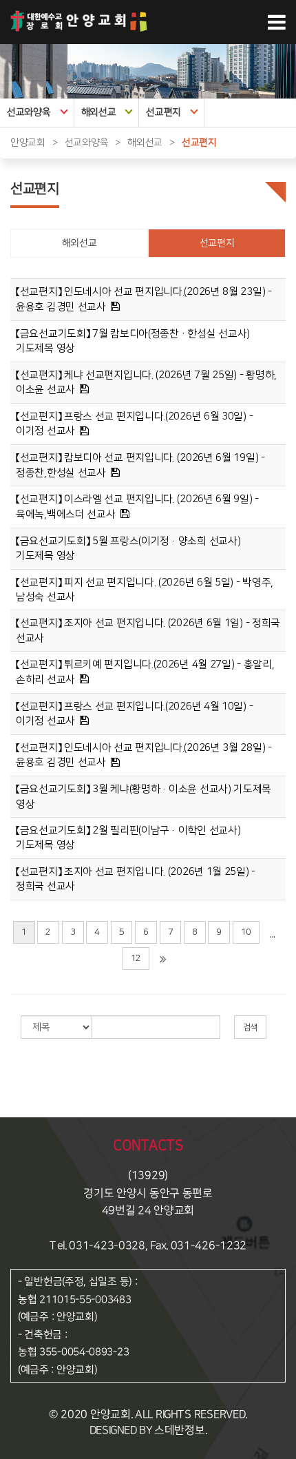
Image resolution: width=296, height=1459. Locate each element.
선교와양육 (29, 112)
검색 (250, 1027)
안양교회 (27, 142)
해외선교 (98, 112)
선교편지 (163, 112)
